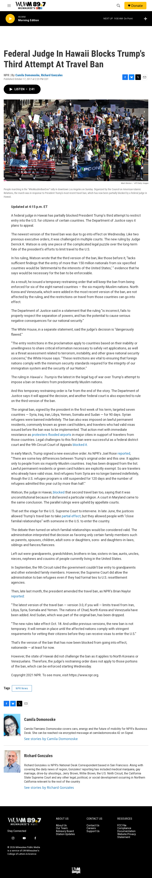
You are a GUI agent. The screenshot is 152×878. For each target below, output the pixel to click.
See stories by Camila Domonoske (51, 739)
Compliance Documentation (126, 830)
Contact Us (93, 825)
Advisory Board (65, 831)
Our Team (62, 828)
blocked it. (80, 445)
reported (124, 453)
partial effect (71, 516)
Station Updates (65, 834)
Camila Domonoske (27, 75)
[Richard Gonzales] (12, 761)
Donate (137, 6)
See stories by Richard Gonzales (49, 787)
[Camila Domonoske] (12, 725)
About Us (61, 825)
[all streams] (146, 18)
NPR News (22, 688)
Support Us (93, 831)
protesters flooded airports (51, 435)
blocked (59, 492)
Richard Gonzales (52, 75)
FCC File (121, 825)
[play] (10, 19)
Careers (91, 828)
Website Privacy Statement (126, 836)
